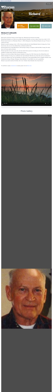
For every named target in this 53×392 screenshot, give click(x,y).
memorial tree (13, 65)
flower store (29, 65)
